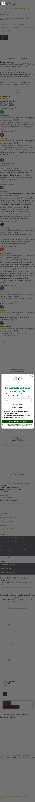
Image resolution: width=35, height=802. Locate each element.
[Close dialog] (32, 375)
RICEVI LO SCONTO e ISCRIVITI (17, 421)
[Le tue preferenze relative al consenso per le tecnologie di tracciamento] (3, 3)
